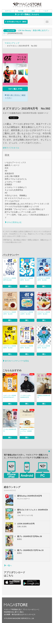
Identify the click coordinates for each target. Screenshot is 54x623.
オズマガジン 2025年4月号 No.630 (43, 346)
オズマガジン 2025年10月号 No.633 (43, 313)
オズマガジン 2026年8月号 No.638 (9, 279)
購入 (10, 286)
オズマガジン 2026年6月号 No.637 (26, 279)
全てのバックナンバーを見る (16, 361)
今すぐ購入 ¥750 (15, 89)
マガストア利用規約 (11, 609)
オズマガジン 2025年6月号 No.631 (26, 346)
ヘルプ (45, 11)
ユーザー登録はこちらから (28, 14)
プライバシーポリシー (30, 609)
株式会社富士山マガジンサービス (23, 614)
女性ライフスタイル (11, 148)
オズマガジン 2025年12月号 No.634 (26, 313)
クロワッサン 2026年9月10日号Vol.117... (9, 396)
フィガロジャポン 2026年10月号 (25, 396)
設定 (33, 11)
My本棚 (20, 11)
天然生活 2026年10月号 (43, 396)
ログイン (8, 11)
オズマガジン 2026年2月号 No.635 (9, 313)
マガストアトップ (12, 43)
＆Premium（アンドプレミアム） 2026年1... (26, 431)
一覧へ (9, 565)
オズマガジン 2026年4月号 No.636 (43, 279)
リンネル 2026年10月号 (9, 430)
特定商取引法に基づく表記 (13, 612)
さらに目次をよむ (14, 222)
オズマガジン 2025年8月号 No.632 (9, 346)
